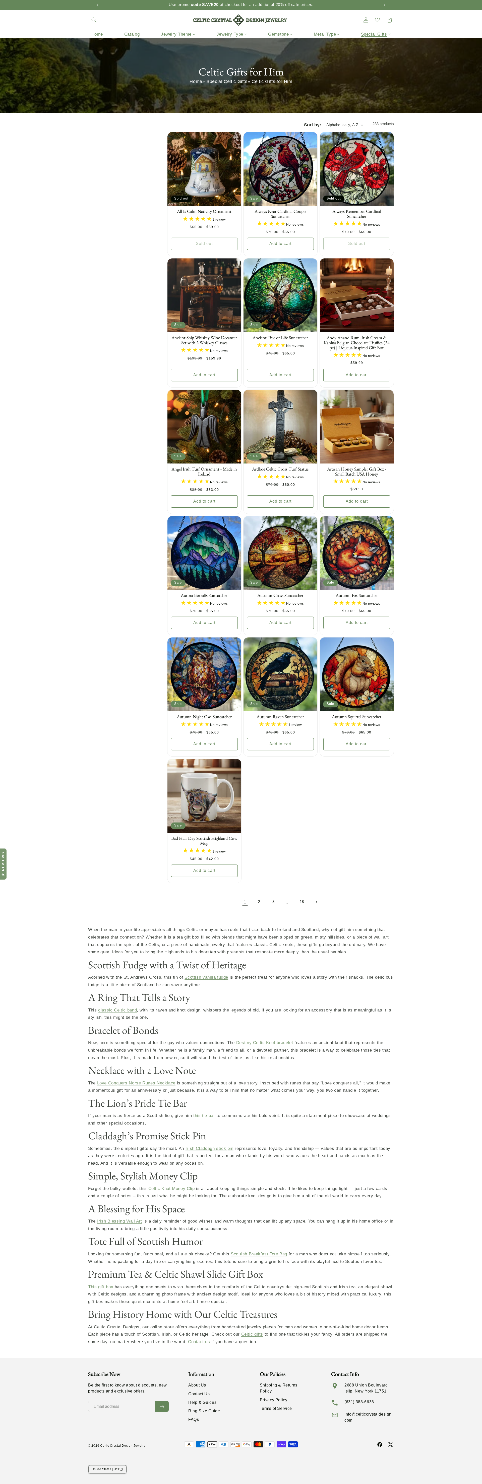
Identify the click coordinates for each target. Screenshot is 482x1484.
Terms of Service (276, 1408)
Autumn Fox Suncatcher (357, 595)
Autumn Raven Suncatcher (280, 716)
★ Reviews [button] (3, 864)
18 (302, 902)
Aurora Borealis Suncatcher (204, 595)
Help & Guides (202, 1402)
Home (196, 81)
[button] (94, 20)
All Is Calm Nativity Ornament (204, 211)
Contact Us (199, 1394)
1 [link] (245, 902)
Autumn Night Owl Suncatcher (204, 716)
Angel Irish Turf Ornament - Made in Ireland (204, 472)
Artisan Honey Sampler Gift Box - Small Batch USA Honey (356, 472)
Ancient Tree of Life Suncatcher (280, 337)
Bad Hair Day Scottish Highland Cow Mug (204, 841)
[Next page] (316, 902)
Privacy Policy (273, 1400)
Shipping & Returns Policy (278, 1388)
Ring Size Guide (204, 1411)
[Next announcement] (384, 5)
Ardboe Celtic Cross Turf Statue (280, 469)
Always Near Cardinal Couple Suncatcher (280, 214)
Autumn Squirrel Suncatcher (356, 716)
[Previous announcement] (97, 5)
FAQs (193, 1419)
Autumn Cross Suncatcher (280, 595)
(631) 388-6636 (359, 1402)
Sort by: (312, 124)
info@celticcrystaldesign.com (368, 1417)
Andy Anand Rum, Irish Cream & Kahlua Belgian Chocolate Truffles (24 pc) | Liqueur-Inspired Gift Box (357, 342)
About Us (197, 1385)
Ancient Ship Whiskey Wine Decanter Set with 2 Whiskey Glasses (204, 340)
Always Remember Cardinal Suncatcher (356, 214)
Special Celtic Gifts (227, 81)
